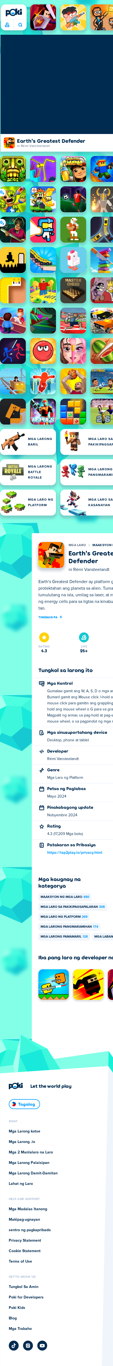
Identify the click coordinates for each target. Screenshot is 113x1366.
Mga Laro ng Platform (64, 917)
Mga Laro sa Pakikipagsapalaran (73, 907)
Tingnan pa (48, 617)
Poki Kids (17, 1308)
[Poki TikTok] (14, 1346)
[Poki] (13, 12)
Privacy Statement (25, 1240)
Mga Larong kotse (24, 1131)
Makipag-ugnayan (24, 1220)
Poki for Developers (26, 1297)
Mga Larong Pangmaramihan (69, 926)
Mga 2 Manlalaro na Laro (31, 1152)
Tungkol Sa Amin (23, 1287)
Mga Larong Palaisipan (29, 1163)
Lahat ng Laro (21, 1184)
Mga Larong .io (22, 1142)
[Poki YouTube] (42, 1346)
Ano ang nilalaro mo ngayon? (20, 25)
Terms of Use (20, 1261)
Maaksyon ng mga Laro (65, 897)
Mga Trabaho (20, 1329)
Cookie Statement (25, 1251)
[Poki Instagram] (28, 1346)
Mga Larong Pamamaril (64, 936)
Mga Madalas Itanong (28, 1209)
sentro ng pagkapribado (30, 1230)
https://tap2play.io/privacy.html (74, 853)
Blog (13, 1318)
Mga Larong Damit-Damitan (33, 1173)
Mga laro (77, 545)
